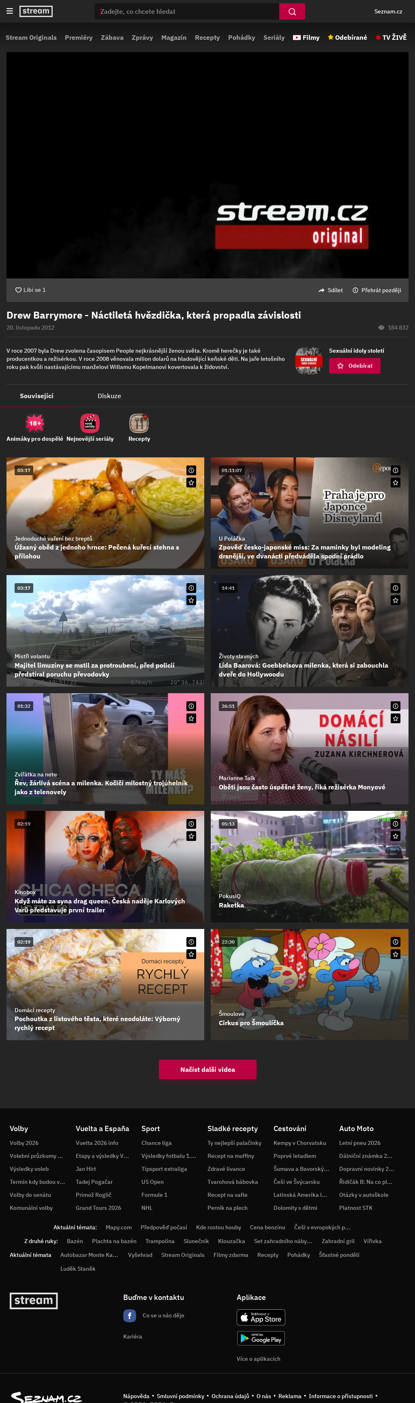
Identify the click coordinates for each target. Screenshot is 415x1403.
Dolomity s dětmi (295, 1207)
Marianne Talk (237, 778)
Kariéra (132, 1336)
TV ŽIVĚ (395, 37)
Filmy (311, 37)
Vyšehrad (140, 1255)
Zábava (112, 37)
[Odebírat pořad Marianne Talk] (395, 718)
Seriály (274, 37)
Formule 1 (154, 1194)
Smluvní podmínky (180, 1396)
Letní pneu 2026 (360, 1143)
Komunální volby (31, 1207)
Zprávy (142, 37)
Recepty (207, 37)
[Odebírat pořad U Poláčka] (395, 482)
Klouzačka (231, 1241)
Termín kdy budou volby (40, 1181)
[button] (207, 165)
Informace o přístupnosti (341, 1396)
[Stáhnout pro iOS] (261, 1317)
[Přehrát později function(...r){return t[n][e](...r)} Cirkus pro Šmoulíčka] (395, 942)
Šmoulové (231, 1013)
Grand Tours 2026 (98, 1207)
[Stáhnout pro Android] (261, 1338)
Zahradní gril (338, 1241)
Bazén (75, 1241)
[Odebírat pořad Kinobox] (191, 836)
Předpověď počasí (164, 1227)
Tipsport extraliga (164, 1168)
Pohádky (241, 37)
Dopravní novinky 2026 (368, 1168)
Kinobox (25, 892)
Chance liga (156, 1143)
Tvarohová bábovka (233, 1181)
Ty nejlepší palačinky (234, 1143)
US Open (152, 1181)
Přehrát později (381, 290)
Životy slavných (239, 656)
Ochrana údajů (230, 1396)
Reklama (290, 1396)
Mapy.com (119, 1227)
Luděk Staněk (78, 1268)
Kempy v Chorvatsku (300, 1143)
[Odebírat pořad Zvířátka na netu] (191, 718)
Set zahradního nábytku (284, 1241)
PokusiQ (230, 896)
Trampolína (160, 1241)
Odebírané (351, 37)
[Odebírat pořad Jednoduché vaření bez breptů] (191, 482)
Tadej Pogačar (94, 1181)
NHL (146, 1207)
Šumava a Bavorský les (303, 1168)
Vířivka (373, 1241)
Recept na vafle (228, 1194)
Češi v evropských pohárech (330, 1227)
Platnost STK (355, 1207)
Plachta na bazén (114, 1241)
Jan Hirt (86, 1168)
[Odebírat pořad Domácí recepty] (191, 954)
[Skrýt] (395, 315)
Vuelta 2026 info (97, 1143)
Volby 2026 (24, 1143)
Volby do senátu (30, 1194)
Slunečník (196, 1241)
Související (36, 396)
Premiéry (79, 37)
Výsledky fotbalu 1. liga (171, 1155)
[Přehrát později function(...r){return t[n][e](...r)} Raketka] (395, 824)
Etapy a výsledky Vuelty (106, 1155)
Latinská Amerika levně (304, 1194)
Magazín (174, 37)
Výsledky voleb (29, 1168)
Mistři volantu (32, 656)
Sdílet (335, 290)
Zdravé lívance (226, 1168)
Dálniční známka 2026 (368, 1155)
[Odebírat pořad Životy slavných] (395, 600)
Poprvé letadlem (295, 1155)
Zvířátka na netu (36, 774)
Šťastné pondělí (339, 1255)
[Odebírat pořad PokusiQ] (395, 836)
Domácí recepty (35, 1010)
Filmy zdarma (231, 1255)
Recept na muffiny (231, 1155)
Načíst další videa (207, 1069)
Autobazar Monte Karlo (90, 1255)
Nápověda (136, 1396)
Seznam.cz (388, 11)
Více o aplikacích (258, 1358)
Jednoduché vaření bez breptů (53, 538)
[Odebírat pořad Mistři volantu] (191, 600)
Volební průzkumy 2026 (40, 1155)
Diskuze (109, 396)
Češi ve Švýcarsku (297, 1181)
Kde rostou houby (218, 1227)
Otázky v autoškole (364, 1194)
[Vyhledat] (292, 11)
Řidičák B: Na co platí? (368, 1181)
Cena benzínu (267, 1227)
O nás (264, 1396)
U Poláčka (232, 538)
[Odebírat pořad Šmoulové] (395, 954)
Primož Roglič (93, 1194)
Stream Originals (31, 37)
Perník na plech (228, 1207)
